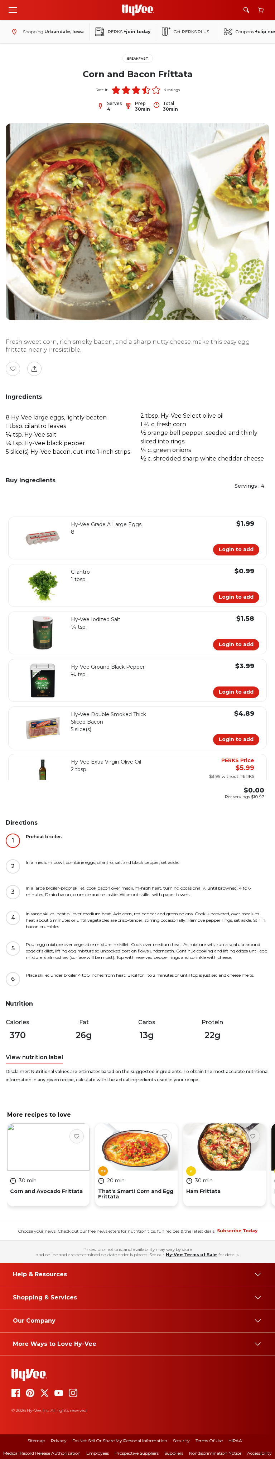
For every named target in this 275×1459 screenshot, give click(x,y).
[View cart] (260, 10)
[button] (116, 90)
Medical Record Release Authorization (42, 1453)
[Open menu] (13, 9)
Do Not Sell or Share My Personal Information (119, 1440)
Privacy (59, 1440)
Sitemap (36, 1440)
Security (181, 1440)
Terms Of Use (209, 1440)
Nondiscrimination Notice (215, 1453)
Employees (97, 1453)
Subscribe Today (237, 1230)
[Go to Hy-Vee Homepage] (138, 10)
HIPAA (235, 1440)
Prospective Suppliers (137, 1453)
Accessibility (259, 1453)
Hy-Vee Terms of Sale (191, 1254)
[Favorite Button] (13, 369)
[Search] (246, 10)
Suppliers (173, 1453)
